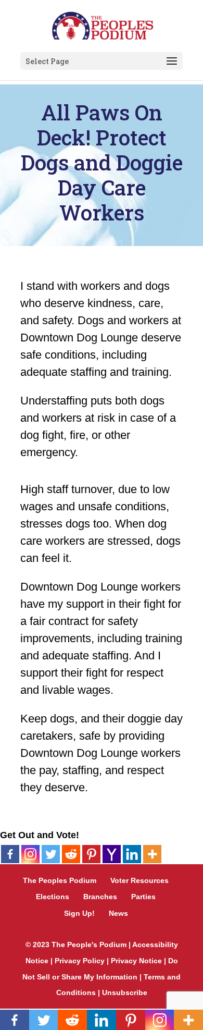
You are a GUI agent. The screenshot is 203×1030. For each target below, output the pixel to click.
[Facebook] (10, 854)
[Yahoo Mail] (112, 854)
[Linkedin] (132, 854)
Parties (143, 896)
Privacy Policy (80, 961)
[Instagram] (30, 854)
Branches (100, 896)
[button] (171, 61)
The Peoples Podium (59, 880)
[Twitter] (51, 854)
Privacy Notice (136, 961)
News (118, 913)
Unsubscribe (124, 992)
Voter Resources (139, 880)
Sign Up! (79, 913)
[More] (152, 854)
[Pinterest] (91, 854)
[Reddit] (71, 854)
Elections (52, 896)
